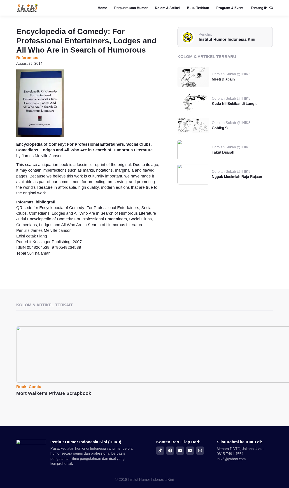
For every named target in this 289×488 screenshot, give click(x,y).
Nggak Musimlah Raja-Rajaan (237, 177)
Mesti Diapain (223, 79)
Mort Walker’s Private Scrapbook (53, 393)
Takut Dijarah (223, 152)
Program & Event (229, 8)
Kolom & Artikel (167, 8)
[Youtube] (180, 451)
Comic (35, 386)
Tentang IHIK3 (262, 8)
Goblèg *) (220, 128)
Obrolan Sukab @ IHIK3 (231, 74)
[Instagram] (200, 451)
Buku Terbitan (198, 8)
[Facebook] (170, 451)
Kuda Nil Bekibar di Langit (234, 104)
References (27, 57)
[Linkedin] (190, 451)
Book (21, 386)
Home (102, 8)
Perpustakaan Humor (131, 8)
